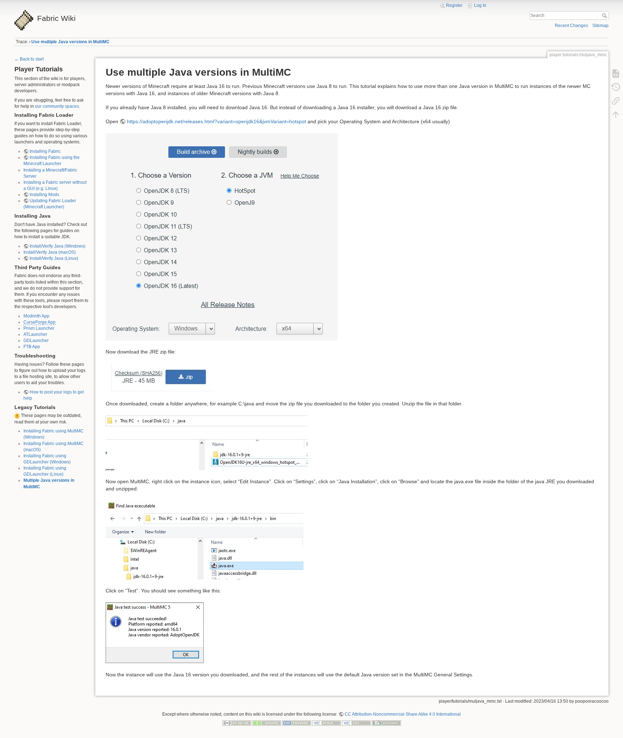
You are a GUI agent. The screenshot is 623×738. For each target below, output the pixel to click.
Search (605, 15)
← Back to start (29, 59)
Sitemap (600, 25)
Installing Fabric (45, 151)
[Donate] (266, 722)
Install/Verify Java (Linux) (54, 258)
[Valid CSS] (356, 722)
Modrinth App (36, 316)
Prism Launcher (38, 328)
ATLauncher (35, 334)
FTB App (31, 346)
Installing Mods (44, 194)
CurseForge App (39, 322)
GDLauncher (36, 340)
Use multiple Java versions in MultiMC (70, 41)
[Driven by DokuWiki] (386, 722)
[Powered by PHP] (296, 722)
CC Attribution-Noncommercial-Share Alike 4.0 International (403, 714)
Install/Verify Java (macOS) (49, 252)
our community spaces (57, 106)
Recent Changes (571, 25)
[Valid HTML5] (326, 722)
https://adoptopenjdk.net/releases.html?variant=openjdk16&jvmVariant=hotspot (216, 121)
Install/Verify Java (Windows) (57, 246)
